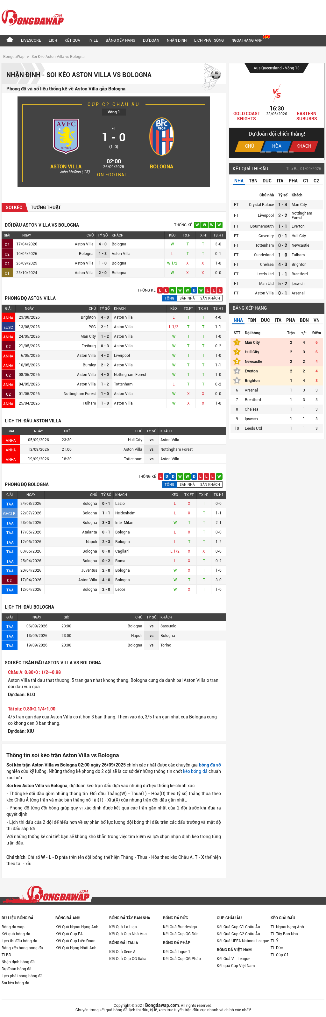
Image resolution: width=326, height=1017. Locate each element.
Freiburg (89, 346)
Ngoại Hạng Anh (247, 40)
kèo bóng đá (195, 771)
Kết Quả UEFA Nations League (243, 941)
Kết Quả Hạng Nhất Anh (75, 948)
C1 (7, 273)
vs (151, 440)
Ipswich (298, 283)
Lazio (120, 503)
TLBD (6, 955)
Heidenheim (125, 513)
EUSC (8, 327)
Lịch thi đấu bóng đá (19, 941)
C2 (7, 245)
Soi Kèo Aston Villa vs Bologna (58, 56)
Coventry (266, 236)
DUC (267, 180)
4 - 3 (282, 264)
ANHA (8, 318)
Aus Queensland (268, 68)
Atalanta (89, 532)
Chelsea (267, 264)
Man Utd (266, 283)
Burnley (89, 365)
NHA (239, 180)
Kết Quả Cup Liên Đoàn (75, 941)
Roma (120, 561)
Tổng (169, 298)
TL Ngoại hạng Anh (287, 927)
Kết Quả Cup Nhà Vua (128, 934)
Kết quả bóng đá (16, 934)
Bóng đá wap (13, 927)
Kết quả (72, 40)
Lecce (120, 589)
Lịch (53, 40)
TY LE (93, 40)
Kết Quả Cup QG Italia (127, 959)
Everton (298, 226)
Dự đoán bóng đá (17, 969)
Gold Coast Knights (246, 116)
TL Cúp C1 (280, 955)
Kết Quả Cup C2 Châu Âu (238, 934)
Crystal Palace (261, 204)
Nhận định (177, 40)
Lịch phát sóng (209, 40)
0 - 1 (282, 235)
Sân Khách (210, 298)
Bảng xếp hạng (120, 40)
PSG (92, 327)
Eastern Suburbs (306, 116)
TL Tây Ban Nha (284, 934)
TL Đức (277, 948)
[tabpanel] (276, 110)
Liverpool (122, 355)
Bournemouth (262, 226)
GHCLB (9, 514)
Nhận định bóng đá (18, 962)
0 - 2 (282, 245)
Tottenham (123, 384)
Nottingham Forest (130, 374)
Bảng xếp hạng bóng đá (22, 948)
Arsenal (298, 293)
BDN (304, 320)
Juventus (89, 570)
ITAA (9, 504)
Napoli (91, 542)
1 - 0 (282, 255)
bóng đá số (210, 764)
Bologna (161, 167)
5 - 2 (282, 283)
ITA (280, 180)
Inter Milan (124, 522)
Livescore (31, 40)
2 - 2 (282, 215)
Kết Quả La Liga (123, 927)
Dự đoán (151, 40)
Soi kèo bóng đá (15, 983)
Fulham (89, 403)
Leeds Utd (265, 274)
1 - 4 (282, 204)
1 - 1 (282, 226)
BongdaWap (14, 56)
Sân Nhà (187, 298)
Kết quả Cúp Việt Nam (236, 966)
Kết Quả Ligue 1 (176, 952)
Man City (88, 336)
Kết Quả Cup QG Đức (180, 934)
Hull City (299, 236)
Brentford (300, 274)
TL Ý (275, 941)
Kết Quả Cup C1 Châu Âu (238, 927)
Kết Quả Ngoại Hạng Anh (76, 927)
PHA (293, 180)
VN (317, 320)
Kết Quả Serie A (122, 952)
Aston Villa (66, 167)
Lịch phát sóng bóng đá (22, 976)
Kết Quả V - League (233, 959)
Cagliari (122, 551)
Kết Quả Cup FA (69, 934)
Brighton (88, 317)
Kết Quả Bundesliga (180, 927)
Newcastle (300, 245)
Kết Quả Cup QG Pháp (182, 959)
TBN (253, 180)
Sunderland (264, 255)
